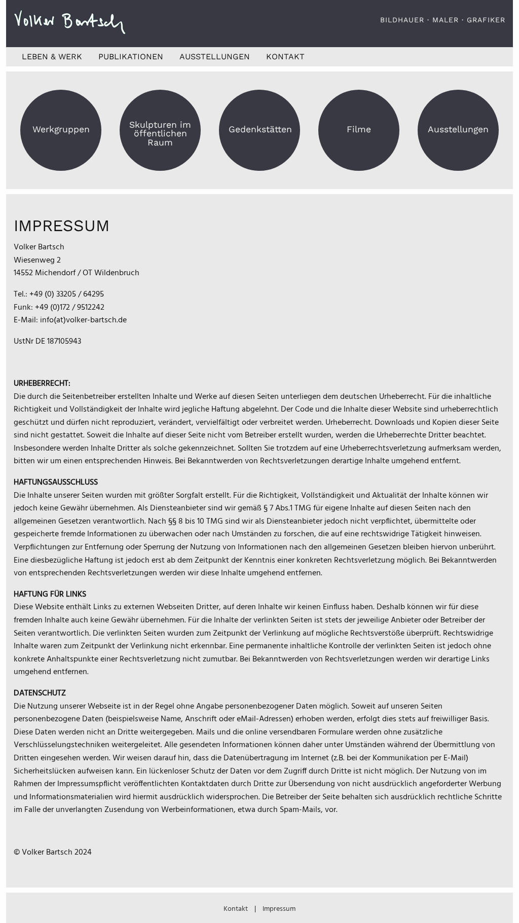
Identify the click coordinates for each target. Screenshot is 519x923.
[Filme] (358, 138)
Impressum (279, 909)
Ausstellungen (214, 56)
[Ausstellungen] (458, 138)
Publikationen (130, 56)
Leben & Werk (52, 56)
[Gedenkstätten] (259, 138)
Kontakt (285, 56)
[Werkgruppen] (60, 138)
